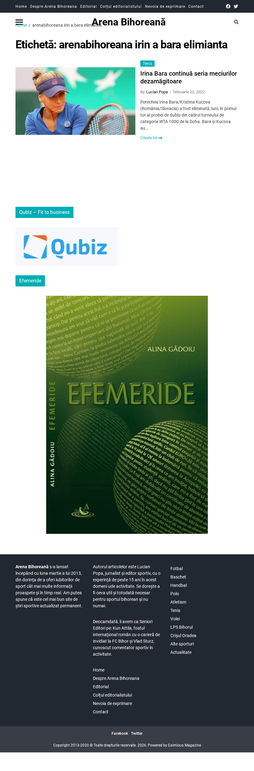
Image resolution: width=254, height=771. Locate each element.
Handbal (178, 585)
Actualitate (180, 652)
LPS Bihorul (181, 627)
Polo (174, 593)
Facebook (120, 733)
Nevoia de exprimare (165, 6)
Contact (196, 6)
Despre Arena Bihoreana (53, 6)
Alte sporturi (182, 643)
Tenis (147, 63)
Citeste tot (148, 138)
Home (21, 6)
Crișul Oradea (183, 635)
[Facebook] (228, 6)
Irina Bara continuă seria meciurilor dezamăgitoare (188, 77)
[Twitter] (236, 6)
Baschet (178, 576)
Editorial (88, 6)
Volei (175, 618)
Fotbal (176, 568)
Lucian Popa (157, 92)
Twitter (136, 733)
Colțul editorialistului (121, 6)
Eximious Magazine (184, 745)
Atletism (178, 602)
